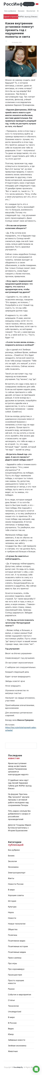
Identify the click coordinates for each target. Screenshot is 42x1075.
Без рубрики (10, 11)
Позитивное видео (16, 941)
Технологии (13, 1006)
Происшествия (15, 975)
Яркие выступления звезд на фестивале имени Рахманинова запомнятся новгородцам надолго (18, 769)
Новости (12, 918)
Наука (11, 912)
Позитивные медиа (17, 952)
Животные (13, 1051)
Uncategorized (14, 1011)
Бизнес (21, 11)
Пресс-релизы (14, 958)
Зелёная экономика (17, 1045)
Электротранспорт (16, 872)
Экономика (13, 867)
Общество (13, 929)
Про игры (12, 963)
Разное (11, 989)
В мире (11, 889)
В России (12, 1023)
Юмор (11, 1034)
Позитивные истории (18, 946)
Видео (11, 1028)
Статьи (11, 1000)
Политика (12, 935)
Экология (30, 11)
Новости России (15, 884)
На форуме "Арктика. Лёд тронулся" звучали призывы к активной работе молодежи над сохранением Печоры (18, 799)
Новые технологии (16, 924)
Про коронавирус (16, 969)
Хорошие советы (16, 895)
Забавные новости (16, 1040)
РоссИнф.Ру (16, 4)
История (12, 901)
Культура (12, 907)
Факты (11, 878)
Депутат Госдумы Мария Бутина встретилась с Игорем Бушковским (19, 828)
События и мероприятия (19, 994)
